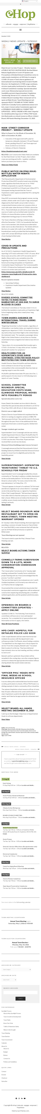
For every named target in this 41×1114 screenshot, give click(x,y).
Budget (5, 1052)
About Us (4, 1046)
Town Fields (6, 1020)
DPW (17, 729)
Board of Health (11, 729)
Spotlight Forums (6, 1011)
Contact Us (6, 1058)
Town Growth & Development (12, 1017)
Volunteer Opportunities (21, 732)
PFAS (10, 735)
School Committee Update (22, 730)
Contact (3, 1071)
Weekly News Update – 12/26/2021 (26, 749)
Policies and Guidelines (10, 1062)
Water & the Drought (9, 1030)
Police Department (11, 730)
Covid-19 (6, 735)
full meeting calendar (23, 902)
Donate (3, 1074)
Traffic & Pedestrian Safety (11, 1026)
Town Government (6, 1040)
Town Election (5, 1036)
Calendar (4, 1043)
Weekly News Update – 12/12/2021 (15, 746)
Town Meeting (5, 1033)
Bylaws (5, 1055)
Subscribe (4, 1081)
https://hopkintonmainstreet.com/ (14, 151)
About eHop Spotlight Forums (12, 1013)
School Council (32, 730)
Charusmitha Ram (10, 727)
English (26, 1)
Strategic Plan (4, 732)
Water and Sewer (31, 732)
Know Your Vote (8, 1023)
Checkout (4, 1078)
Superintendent (11, 732)
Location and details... (28, 785)
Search (20, 998)
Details (5, 834)
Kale (13, 1111)
